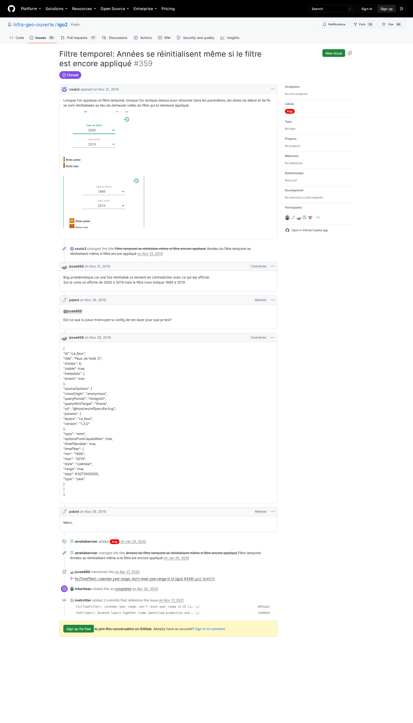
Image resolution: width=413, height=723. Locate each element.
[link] (78, 248)
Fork (365, 24)
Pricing (168, 8)
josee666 (76, 266)
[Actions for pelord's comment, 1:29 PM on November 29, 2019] (272, 300)
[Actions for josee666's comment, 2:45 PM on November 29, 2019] (272, 337)
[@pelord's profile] (64, 300)
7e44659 (264, 613)
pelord (74, 300)
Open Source (113, 8)
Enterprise (143, 8)
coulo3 (74, 89)
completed (123, 589)
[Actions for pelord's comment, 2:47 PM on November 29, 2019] (272, 511)
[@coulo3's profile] (64, 89)
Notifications (336, 24)
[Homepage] (11, 8)
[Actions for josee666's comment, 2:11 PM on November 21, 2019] (272, 266)
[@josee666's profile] (64, 266)
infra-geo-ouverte (33, 24)
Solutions (55, 8)
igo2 (63, 24)
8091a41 (264, 606)
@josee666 (72, 311)
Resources (82, 8)
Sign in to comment (210, 629)
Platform (29, 8)
